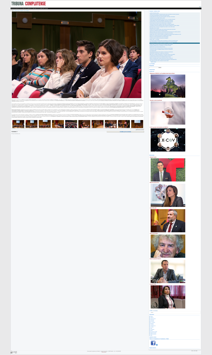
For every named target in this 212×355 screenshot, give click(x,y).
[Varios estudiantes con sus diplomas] (110, 127)
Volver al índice (153, 61)
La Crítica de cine (153, 325)
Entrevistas (151, 155)
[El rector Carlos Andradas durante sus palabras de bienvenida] (57, 127)
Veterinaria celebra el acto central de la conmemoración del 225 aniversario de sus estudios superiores (165, 31)
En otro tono (152, 321)
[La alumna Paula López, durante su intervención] (83, 127)
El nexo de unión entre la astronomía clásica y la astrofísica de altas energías (161, 48)
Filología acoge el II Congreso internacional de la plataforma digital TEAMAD (161, 44)
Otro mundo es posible (153, 331)
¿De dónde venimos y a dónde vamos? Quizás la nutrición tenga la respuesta (161, 21)
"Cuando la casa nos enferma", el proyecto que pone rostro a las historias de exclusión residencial (164, 14)
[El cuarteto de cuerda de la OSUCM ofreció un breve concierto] (123, 127)
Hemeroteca (152, 69)
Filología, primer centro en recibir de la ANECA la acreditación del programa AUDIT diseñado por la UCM (165, 34)
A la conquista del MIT (153, 50)
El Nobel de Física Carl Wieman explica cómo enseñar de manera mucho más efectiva (163, 29)
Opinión (151, 330)
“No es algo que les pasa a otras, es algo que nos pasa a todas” (159, 60)
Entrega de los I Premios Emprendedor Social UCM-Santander (159, 36)
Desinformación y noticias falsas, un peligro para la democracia (159, 53)
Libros (151, 328)
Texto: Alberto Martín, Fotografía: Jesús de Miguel (21, 10)
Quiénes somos (152, 337)
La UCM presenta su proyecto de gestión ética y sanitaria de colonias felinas (161, 55)
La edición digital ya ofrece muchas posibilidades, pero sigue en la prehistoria (161, 20)
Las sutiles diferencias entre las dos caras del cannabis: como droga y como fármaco (162, 16)
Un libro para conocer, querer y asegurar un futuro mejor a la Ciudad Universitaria (162, 24)
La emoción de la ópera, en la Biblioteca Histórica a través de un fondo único (161, 49)
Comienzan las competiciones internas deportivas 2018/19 (158, 30)
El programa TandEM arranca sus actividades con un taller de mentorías (160, 45)
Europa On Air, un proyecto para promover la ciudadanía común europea (160, 35)
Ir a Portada (152, 63)
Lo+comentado (155, 310)
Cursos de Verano (153, 318)
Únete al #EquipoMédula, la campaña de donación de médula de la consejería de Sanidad (163, 41)
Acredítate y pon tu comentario (125, 131)
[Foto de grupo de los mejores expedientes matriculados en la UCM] (18, 127)
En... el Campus (152, 322)
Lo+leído (151, 310)
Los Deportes (152, 329)
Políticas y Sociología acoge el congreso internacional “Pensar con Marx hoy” (161, 58)
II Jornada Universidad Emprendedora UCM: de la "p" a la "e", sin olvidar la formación (162, 19)
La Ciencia (152, 324)
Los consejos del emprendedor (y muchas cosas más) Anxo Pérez (159, 15)
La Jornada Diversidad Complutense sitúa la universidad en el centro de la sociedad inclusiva (164, 40)
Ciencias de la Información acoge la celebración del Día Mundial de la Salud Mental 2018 (163, 59)
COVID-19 (151, 71)
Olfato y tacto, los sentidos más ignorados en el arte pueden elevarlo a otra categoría (162, 54)
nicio (200, 6)
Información (104, 352)
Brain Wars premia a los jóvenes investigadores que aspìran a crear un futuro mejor (162, 26)
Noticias (151, 316)
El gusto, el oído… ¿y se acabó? (154, 39)
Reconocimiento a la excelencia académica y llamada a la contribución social (161, 43)
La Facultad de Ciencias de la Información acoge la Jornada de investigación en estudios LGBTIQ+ (164, 25)
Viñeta (151, 335)
